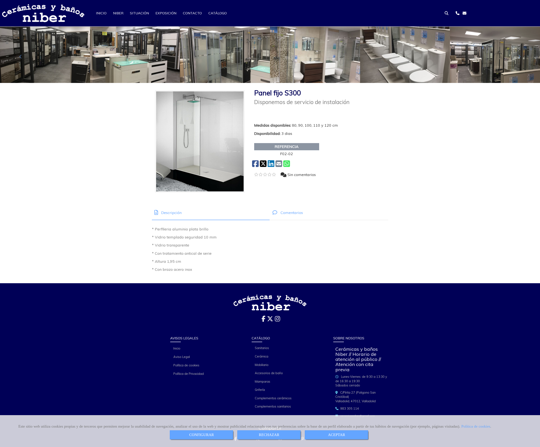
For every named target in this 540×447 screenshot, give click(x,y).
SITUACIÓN (139, 13)
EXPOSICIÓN (165, 13)
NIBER (118, 13)
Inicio (176, 348)
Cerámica (261, 356)
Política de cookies (475, 426)
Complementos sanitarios (273, 406)
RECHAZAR (269, 435)
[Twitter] (270, 320)
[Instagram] (277, 320)
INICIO (101, 13)
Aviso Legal (181, 357)
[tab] (211, 212)
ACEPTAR (336, 435)
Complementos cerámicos (273, 398)
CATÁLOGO (217, 13)
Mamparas (262, 381)
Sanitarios (262, 348)
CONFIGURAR (201, 435)
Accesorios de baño (269, 373)
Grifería (260, 390)
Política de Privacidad (188, 374)
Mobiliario (262, 365)
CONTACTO (192, 13)
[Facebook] (263, 320)
